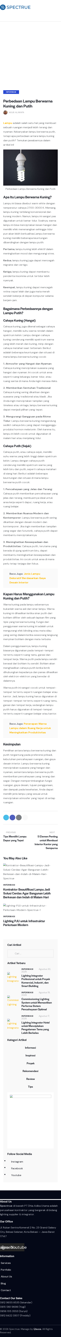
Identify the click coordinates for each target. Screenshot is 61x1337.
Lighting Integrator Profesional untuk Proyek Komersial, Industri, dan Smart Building (35, 981)
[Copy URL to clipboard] (25, 817)
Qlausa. (38, 1329)
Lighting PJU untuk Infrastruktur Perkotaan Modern (24, 923)
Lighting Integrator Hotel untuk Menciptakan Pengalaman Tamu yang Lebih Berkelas (35, 1027)
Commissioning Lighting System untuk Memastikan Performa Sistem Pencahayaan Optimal (36, 1004)
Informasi (11, 92)
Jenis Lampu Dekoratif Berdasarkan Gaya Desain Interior (27, 578)
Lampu (8, 123)
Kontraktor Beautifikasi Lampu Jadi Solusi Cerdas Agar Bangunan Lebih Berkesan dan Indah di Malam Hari (27, 893)
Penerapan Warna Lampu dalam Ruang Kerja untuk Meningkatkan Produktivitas (30, 728)
